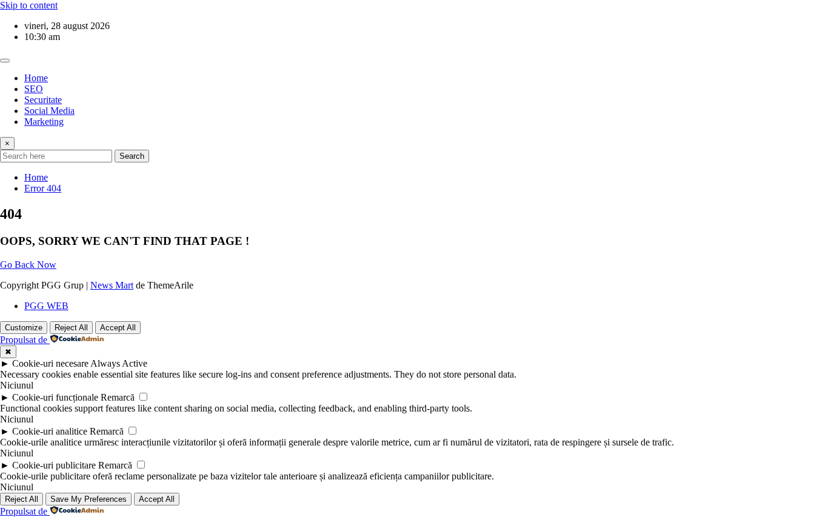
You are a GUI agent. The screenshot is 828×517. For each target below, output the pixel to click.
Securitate (43, 100)
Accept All (118, 327)
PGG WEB (46, 306)
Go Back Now (28, 264)
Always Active (118, 363)
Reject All (71, 327)
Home (36, 78)
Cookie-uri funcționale (55, 397)
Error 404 (42, 188)
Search (131, 156)
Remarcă (118, 397)
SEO (33, 89)
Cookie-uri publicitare (54, 465)
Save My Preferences (88, 499)
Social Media (49, 110)
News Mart (111, 285)
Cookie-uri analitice (49, 431)
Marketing (44, 121)
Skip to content (29, 5)
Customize (23, 327)
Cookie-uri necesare (50, 363)
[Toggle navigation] (5, 60)
